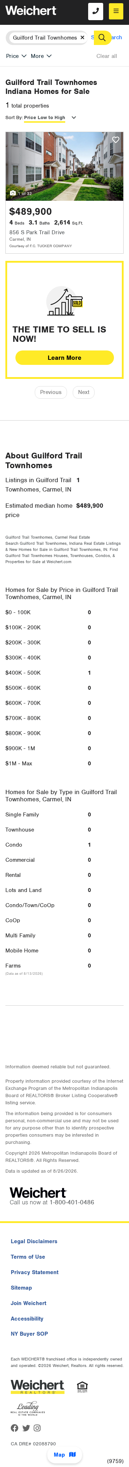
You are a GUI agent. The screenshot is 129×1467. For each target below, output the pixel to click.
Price (12, 56)
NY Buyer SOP (29, 1333)
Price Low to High (44, 117)
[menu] (116, 11)
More (37, 56)
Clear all (106, 56)
